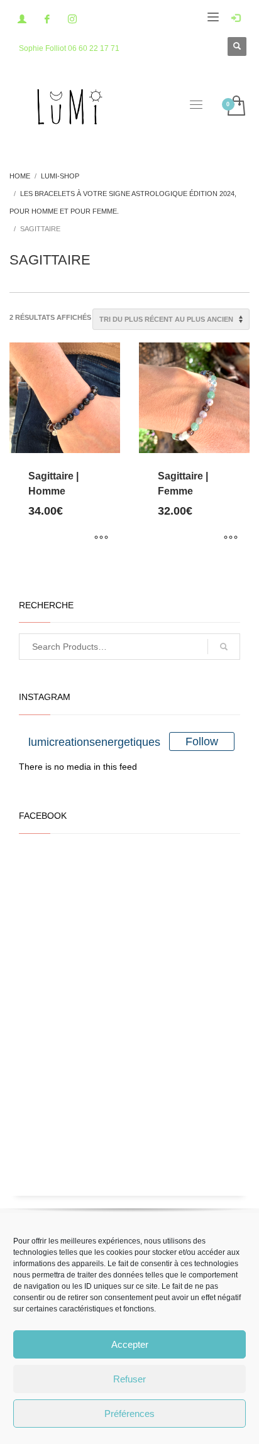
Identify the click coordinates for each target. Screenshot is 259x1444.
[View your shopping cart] (235, 106)
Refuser (129, 1379)
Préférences (129, 1413)
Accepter (129, 1344)
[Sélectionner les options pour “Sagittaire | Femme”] (230, 538)
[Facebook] (47, 18)
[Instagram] (72, 18)
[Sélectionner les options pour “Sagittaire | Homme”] (101, 538)
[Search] (223, 646)
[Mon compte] (22, 18)
